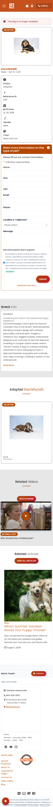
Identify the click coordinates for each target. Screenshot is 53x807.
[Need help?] (5, 801)
